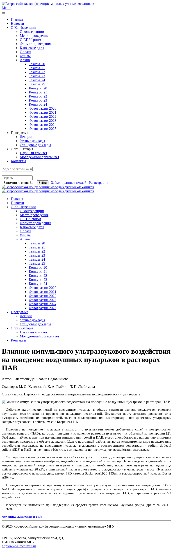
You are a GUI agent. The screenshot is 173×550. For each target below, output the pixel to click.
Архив (25, 60)
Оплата (25, 52)
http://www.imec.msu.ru (19, 546)
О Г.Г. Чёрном (30, 40)
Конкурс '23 (38, 100)
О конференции (32, 31)
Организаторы (22, 328)
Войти (43, 182)
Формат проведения (35, 44)
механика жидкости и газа (22, 516)
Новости (17, 23)
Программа (19, 312)
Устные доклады (32, 141)
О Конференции (23, 27)
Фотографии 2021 (42, 112)
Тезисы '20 (37, 64)
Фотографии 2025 (42, 129)
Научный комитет (33, 153)
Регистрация (99, 182)
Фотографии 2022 (42, 116)
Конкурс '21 (38, 92)
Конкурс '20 (38, 88)
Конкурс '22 (38, 96)
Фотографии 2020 (42, 108)
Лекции (26, 137)
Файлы (25, 56)
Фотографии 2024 (42, 124)
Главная (17, 19)
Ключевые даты (32, 48)
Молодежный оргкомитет (39, 157)
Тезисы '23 (37, 76)
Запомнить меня (16, 182)
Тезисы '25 (37, 84)
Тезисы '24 (37, 80)
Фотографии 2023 (42, 120)
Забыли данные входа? (69, 182)
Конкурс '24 (38, 104)
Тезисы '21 (37, 68)
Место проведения (34, 36)
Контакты (18, 161)
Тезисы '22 (37, 72)
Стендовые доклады (35, 145)
